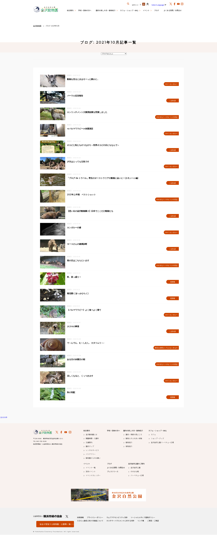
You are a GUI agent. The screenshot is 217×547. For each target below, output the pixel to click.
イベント (146, 10)
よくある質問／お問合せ (173, 10)
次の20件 (3, 417)
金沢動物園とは (91, 434)
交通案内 (89, 442)
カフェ (153, 434)
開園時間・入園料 (92, 438)
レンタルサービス (92, 450)
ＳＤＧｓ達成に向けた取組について (90, 520)
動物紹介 (129, 442)
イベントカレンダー (93, 475)
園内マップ (90, 446)
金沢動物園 (42, 432)
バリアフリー (91, 454)
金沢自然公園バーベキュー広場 (162, 442)
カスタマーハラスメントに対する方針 (120, 520)
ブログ (156, 10)
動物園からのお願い (93, 458)
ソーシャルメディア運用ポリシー (143, 517)
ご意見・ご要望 (153, 520)
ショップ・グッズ (157, 438)
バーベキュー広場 (137, 475)
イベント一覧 (91, 467)
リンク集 (141, 520)
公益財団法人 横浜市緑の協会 (47, 516)
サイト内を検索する (128, 4)
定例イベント (91, 471)
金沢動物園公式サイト (45, 9)
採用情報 (80, 517)
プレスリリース (112, 471)
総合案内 (70, 10)
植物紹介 (129, 446)
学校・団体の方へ (84, 10)
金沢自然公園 (135, 467)
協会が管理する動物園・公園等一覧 (55, 524)
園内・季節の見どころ (134, 434)
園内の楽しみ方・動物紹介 (105, 10)
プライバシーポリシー (95, 517)
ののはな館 (135, 471)
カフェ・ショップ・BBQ (129, 10)
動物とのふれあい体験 (134, 438)
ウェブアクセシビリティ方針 (116, 517)
